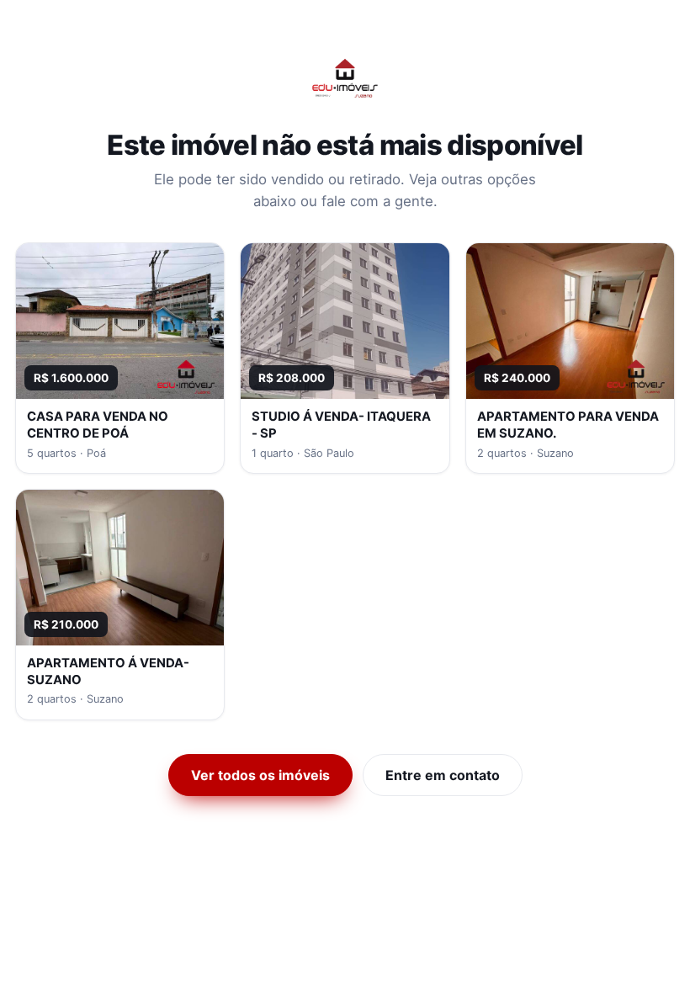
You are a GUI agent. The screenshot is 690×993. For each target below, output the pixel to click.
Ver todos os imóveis (260, 775)
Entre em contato (442, 775)
